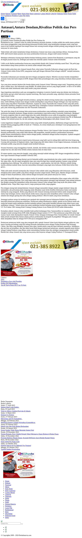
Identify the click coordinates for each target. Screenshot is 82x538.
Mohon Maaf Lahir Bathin (10, 407)
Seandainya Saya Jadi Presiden (11, 281)
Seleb (74, 14)
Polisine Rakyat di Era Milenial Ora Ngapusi (16, 445)
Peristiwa (15, 16)
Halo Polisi (25, 14)
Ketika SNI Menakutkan (9, 283)
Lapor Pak (22, 16)
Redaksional (9, 510)
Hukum (8, 14)
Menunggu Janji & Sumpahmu (11, 419)
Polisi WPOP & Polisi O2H (10, 442)
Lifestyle (53, 14)
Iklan (7, 512)
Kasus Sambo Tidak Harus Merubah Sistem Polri (17, 430)
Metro (19, 14)
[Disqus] (41, 314)
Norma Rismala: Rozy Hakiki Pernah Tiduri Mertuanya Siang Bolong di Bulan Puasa (30, 434)
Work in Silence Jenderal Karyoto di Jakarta (15, 411)
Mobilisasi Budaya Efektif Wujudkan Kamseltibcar (18, 422)
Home (3, 14)
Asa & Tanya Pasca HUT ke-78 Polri (13, 285)
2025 (2, 279)
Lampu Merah (45, 14)
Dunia (70, 14)
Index (28, 16)
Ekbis (65, 14)
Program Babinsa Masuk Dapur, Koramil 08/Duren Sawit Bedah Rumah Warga (28, 438)
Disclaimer (8, 514)
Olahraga (60, 14)
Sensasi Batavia (6, 16)
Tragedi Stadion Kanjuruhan (10, 449)
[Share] (2, 18)
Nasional (14, 14)
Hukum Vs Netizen (7, 415)
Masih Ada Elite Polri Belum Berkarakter (15, 426)
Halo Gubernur (35, 14)
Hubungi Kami (10, 515)
